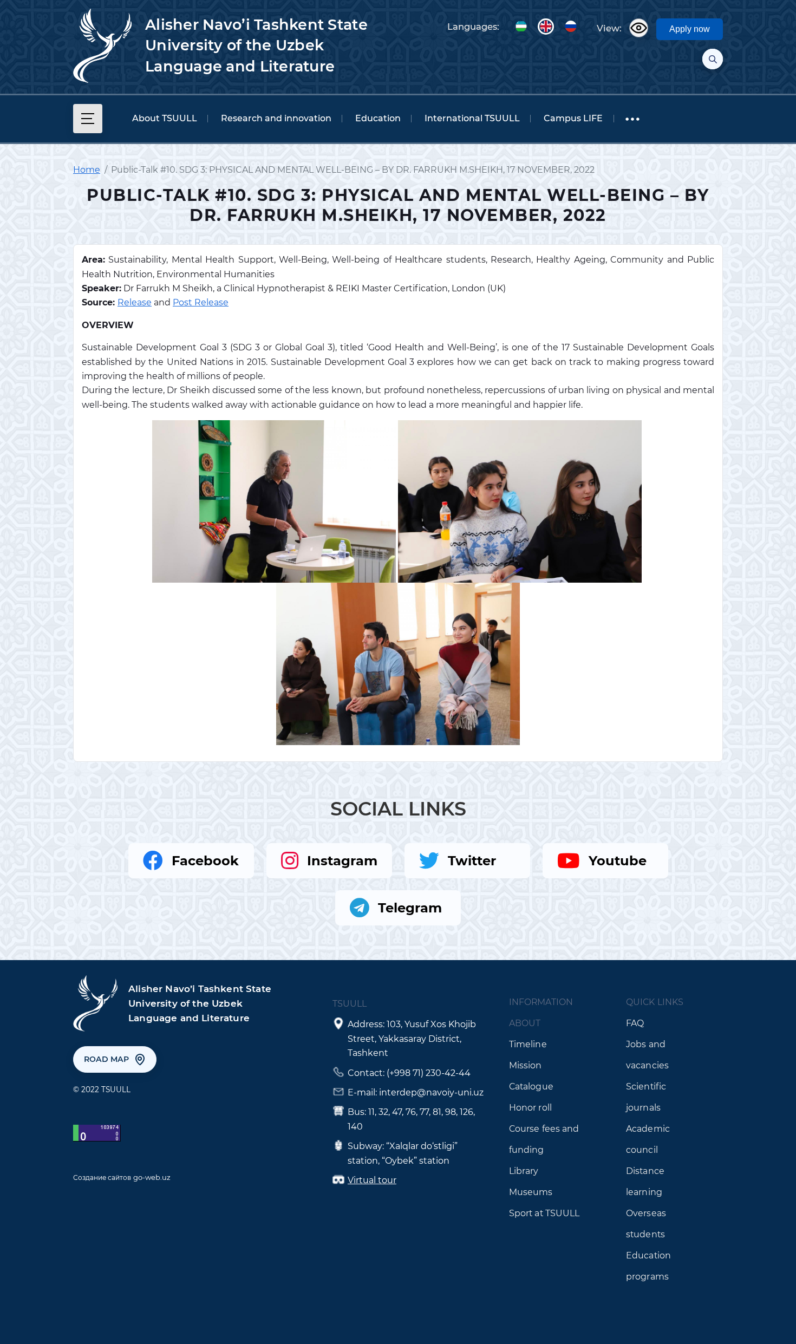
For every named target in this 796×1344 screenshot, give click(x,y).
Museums (531, 1192)
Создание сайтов (102, 1177)
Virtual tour (372, 1180)
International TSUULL (472, 118)
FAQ (635, 1023)
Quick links (654, 1002)
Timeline (528, 1044)
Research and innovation (276, 118)
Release (135, 302)
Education (378, 118)
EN (546, 26)
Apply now (689, 29)
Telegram (410, 908)
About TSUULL (164, 118)
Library (524, 1171)
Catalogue (531, 1086)
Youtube (618, 861)
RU (571, 26)
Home (86, 170)
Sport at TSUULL (544, 1213)
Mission (525, 1065)
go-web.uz (152, 1177)
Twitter (472, 861)
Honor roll (530, 1107)
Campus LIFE (573, 118)
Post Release (201, 302)
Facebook (205, 861)
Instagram (342, 861)
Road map (106, 1059)
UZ (521, 26)
